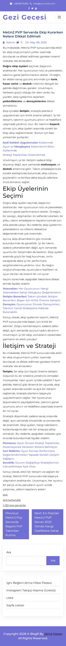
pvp (5, 494)
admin (10, 42)
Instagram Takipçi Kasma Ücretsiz (31, 590)
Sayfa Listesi (15, 605)
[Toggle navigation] (59, 17)
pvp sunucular (12, 500)
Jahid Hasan (53, 634)
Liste (9, 598)
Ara (8, 552)
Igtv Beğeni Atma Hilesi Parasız (29, 583)
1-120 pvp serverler (14, 505)
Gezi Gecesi (25, 17)
